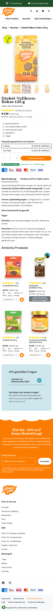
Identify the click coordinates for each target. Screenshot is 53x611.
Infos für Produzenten (11, 537)
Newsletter (6, 515)
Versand (14, 117)
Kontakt (5, 507)
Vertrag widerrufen (35, 598)
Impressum (5, 598)
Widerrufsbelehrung (16, 602)
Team (3, 559)
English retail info (9, 545)
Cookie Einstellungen (36, 602)
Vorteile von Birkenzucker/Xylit (20, 380)
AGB (3, 602)
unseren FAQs (21, 398)
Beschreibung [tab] (8, 178)
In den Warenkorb (36, 158)
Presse (4, 549)
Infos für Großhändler (11, 541)
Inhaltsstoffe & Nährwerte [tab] (34, 178)
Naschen (26, 18)
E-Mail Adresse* (8, 455)
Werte (4, 563)
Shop (4, 27)
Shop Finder (7, 523)
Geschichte (6, 567)
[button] (22, 300)
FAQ (3, 519)
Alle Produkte (11, 18)
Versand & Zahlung (9, 511)
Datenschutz (18, 598)
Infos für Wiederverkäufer (13, 533)
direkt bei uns (19, 401)
